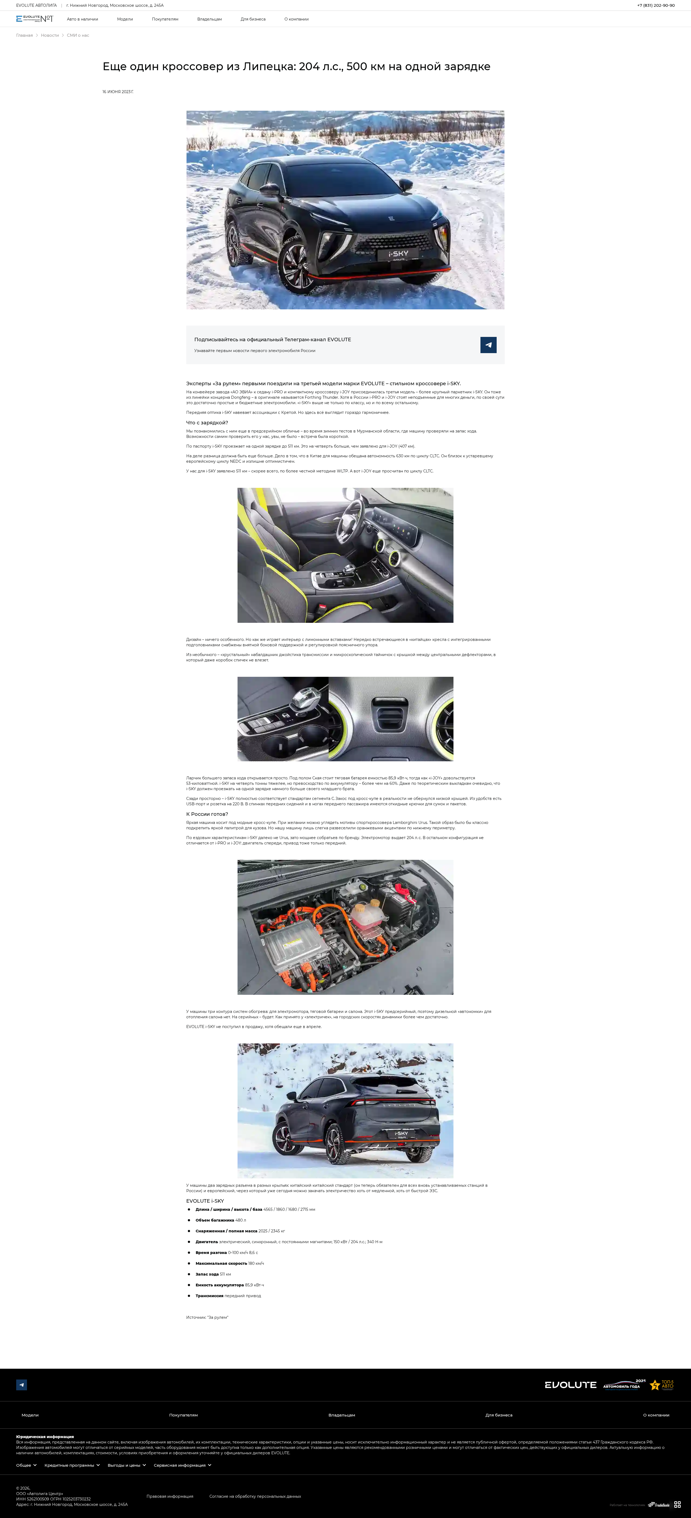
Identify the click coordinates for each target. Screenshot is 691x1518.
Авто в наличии (82, 19)
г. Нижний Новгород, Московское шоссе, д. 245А (115, 5)
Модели (125, 19)
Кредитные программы (69, 1465)
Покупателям (165, 19)
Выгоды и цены (124, 1465)
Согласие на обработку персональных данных (255, 1496)
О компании (296, 19)
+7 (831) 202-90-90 (656, 5)
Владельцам (209, 19)
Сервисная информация (180, 1465)
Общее (23, 1465)
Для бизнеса (253, 19)
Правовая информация (170, 1496)
